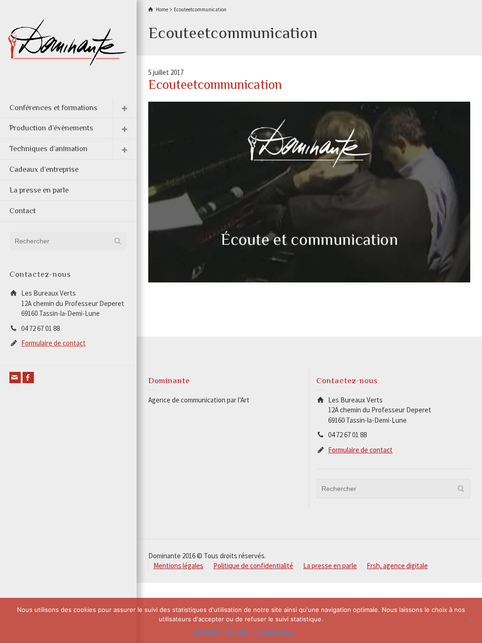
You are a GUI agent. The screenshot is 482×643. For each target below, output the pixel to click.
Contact (22, 211)
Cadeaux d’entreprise (44, 169)
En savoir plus (273, 631)
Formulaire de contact (53, 342)
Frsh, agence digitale (397, 565)
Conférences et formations (53, 108)
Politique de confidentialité (253, 565)
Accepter (206, 631)
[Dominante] (68, 41)
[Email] (15, 377)
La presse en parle (39, 190)
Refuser (236, 631)
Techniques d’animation (48, 149)
